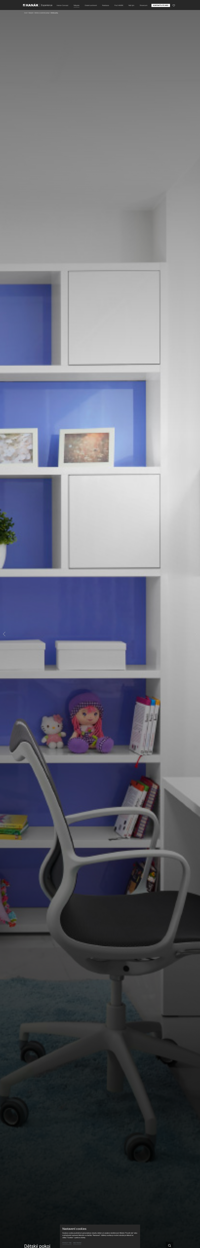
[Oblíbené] (173, 5)
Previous (4, 634)
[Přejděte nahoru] (195, 1243)
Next (195, 634)
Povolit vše (67, 1243)
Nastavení (77, 1243)
